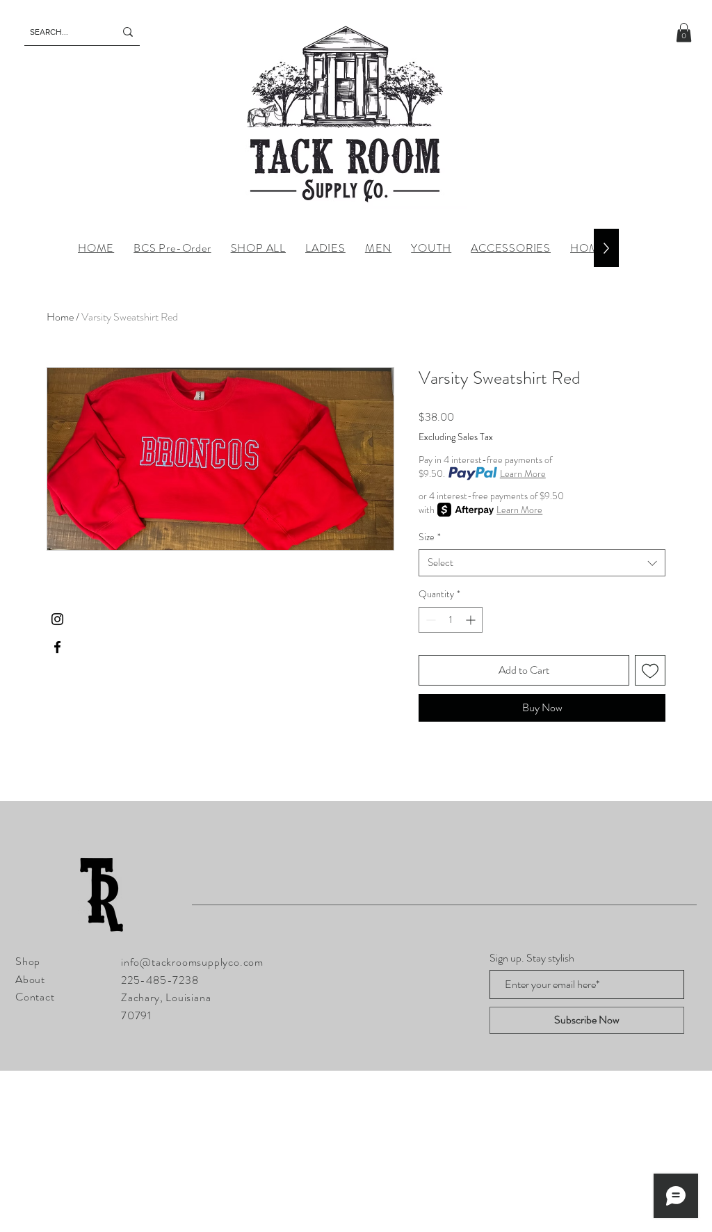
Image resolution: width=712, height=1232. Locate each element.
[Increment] (471, 620)
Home (60, 317)
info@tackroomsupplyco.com (192, 962)
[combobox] (542, 562)
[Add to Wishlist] (650, 670)
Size (430, 537)
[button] (684, 32)
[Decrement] (429, 620)
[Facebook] (57, 647)
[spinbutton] (450, 620)
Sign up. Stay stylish (532, 958)
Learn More (523, 473)
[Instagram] (57, 619)
